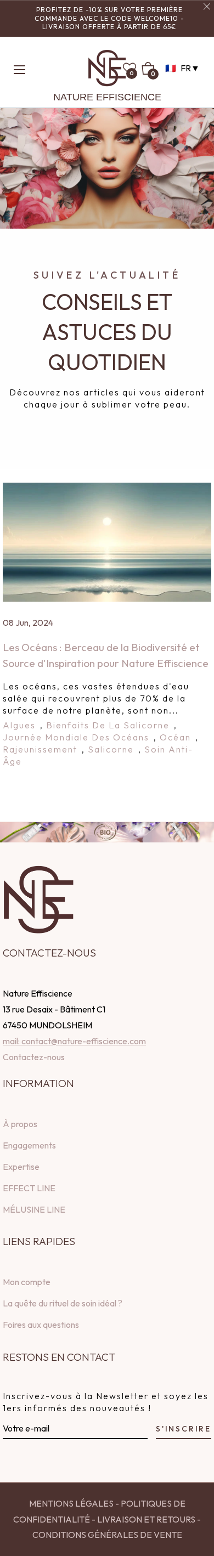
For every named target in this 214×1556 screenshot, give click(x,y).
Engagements (29, 1145)
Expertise (21, 1166)
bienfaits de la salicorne (108, 725)
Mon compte (26, 1281)
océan (175, 737)
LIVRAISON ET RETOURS (145, 1519)
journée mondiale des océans (76, 737)
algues (19, 725)
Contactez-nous (34, 1056)
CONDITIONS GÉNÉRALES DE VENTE (107, 1534)
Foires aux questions (41, 1324)
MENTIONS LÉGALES (71, 1503)
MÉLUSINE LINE (34, 1209)
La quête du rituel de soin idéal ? (62, 1303)
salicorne (111, 749)
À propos (20, 1123)
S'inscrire (183, 1429)
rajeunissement (40, 749)
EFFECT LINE (29, 1187)
